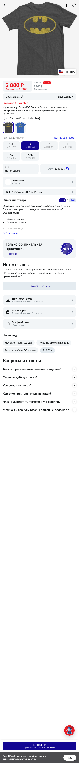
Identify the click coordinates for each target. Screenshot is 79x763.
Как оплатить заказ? (17, 385)
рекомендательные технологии (19, 759)
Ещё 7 (46, 350)
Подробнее (11, 254)
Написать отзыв (39, 286)
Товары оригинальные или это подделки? (32, 369)
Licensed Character (15, 103)
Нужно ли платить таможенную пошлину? (32, 401)
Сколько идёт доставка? (20, 377)
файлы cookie (37, 756)
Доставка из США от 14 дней (27, 192)
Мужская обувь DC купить (20, 350)
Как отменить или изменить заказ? (27, 393)
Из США (70, 71)
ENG (72, 200)
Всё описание (11, 233)
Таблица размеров (63, 137)
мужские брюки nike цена (54, 342)
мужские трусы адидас (18, 342)
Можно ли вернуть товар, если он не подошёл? (36, 409)
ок (70, 757)
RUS (62, 200)
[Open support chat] (69, 730)
